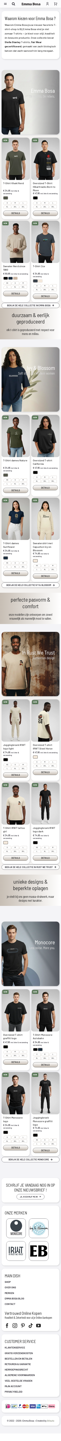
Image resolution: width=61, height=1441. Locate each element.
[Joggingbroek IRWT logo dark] (45, 803)
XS (7, 283)
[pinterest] (22, 1325)
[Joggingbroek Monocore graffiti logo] (45, 1093)
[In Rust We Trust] (16, 1242)
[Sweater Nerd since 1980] (16, 242)
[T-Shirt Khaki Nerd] (16, 159)
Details (15, 213)
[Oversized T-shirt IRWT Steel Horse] (45, 720)
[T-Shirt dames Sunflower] (16, 519)
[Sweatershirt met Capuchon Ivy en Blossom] (45, 519)
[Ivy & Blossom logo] (38, 1219)
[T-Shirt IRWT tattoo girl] (16, 803)
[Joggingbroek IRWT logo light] (16, 720)
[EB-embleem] (38, 1242)
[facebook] (7, 1325)
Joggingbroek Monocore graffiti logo (43, 1121)
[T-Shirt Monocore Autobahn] (45, 1010)
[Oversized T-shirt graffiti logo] (16, 1010)
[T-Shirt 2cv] (45, 242)
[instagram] (15, 1325)
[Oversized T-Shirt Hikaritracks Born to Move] (45, 159)
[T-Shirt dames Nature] (16, 436)
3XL (23, 207)
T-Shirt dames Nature (15, 460)
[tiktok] (30, 1325)
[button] (5, 198)
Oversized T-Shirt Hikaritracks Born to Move (44, 187)
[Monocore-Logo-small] (16, 1219)
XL (7, 207)
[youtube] (38, 1325)
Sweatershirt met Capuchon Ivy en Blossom (43, 547)
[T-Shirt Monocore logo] (16, 1093)
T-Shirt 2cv (39, 266)
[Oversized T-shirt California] (45, 436)
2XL (15, 207)
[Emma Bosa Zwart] (31, 4)
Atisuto (50, 1420)
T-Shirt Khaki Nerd (13, 183)
